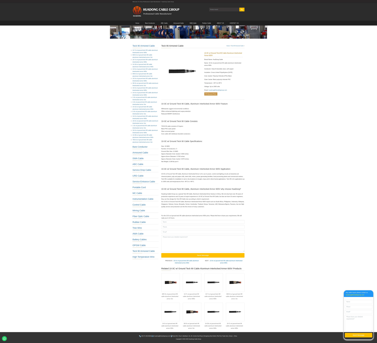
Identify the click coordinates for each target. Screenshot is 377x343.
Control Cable (139, 205)
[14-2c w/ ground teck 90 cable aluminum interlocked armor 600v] (170, 312)
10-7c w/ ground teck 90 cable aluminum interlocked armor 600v (234, 326)
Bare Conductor (150, 23)
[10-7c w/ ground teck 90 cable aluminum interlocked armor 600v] (235, 312)
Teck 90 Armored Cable (237, 46)
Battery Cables (140, 239)
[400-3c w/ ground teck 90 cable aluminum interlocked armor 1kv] (170, 282)
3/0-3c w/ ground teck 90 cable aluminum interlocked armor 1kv (191, 326)
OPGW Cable (139, 245)
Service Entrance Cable (144, 181)
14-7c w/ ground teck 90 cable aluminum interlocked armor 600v (191, 296)
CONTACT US (234, 23)
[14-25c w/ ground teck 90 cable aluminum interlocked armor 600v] (213, 312)
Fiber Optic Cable (141, 216)
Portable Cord (139, 187)
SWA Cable (193, 23)
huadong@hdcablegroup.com (218, 90)
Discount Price (211, 94)
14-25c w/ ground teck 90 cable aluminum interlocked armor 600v (212, 326)
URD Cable (138, 176)
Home (137, 23)
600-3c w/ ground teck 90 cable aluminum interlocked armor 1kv (234, 296)
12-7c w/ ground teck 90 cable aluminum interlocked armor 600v (212, 296)
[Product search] (241, 9)
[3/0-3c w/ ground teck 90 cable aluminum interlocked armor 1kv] (192, 312)
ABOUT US (220, 23)
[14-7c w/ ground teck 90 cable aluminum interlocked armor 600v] (192, 282)
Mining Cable (139, 210)
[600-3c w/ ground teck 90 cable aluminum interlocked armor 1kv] (235, 282)
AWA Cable (138, 233)
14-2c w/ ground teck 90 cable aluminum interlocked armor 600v (169, 326)
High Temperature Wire (143, 257)
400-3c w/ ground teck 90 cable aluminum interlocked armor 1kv (169, 296)
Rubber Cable (206, 23)
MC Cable (137, 193)
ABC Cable (164, 23)
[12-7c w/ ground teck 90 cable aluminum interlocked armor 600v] (213, 282)
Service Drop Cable (142, 170)
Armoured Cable (178, 23)
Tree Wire (137, 228)
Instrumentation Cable (143, 199)
